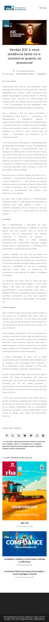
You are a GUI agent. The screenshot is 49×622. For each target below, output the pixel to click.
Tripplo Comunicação (17, 449)
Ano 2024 (9, 74)
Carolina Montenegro (21, 441)
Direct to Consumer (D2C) (23, 444)
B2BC (11, 441)
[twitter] (12, 435)
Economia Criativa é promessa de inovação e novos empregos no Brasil (24, 572)
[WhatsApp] (37, 435)
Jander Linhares (29, 446)
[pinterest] (31, 435)
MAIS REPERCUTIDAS (25, 74)
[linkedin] (18, 435)
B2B (7, 441)
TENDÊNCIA (42, 74)
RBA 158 (24, 523)
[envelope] (24, 435)
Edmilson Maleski (16, 446)
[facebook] (7, 435)
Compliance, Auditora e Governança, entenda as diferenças (24, 560)
